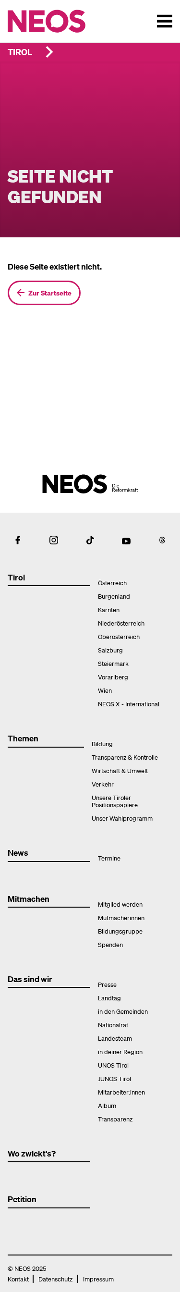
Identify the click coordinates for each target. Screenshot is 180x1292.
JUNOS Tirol (114, 1078)
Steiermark (113, 663)
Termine (109, 858)
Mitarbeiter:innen (121, 1092)
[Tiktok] (90, 540)
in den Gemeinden (123, 1011)
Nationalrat (113, 1025)
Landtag (109, 998)
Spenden (110, 944)
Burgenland (114, 596)
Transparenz (115, 1119)
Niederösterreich (121, 623)
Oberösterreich (119, 636)
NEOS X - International (128, 704)
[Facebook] (18, 540)
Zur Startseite (50, 292)
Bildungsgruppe (120, 931)
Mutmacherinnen (121, 917)
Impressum (98, 1279)
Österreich (112, 582)
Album (107, 1105)
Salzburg (110, 650)
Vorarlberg (113, 677)
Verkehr (103, 784)
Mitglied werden (120, 904)
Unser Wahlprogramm (122, 818)
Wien (105, 690)
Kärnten (109, 609)
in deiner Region (120, 1051)
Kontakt (18, 1279)
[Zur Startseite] (66, 21)
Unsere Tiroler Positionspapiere (115, 801)
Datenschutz (55, 1279)
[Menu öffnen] (164, 21)
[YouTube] (126, 540)
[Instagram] (54, 540)
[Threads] (162, 540)
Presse (107, 984)
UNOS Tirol (113, 1065)
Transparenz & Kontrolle (125, 757)
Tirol (20, 51)
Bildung (102, 743)
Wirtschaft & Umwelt (120, 770)
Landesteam (115, 1038)
